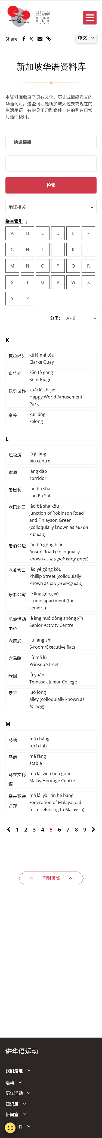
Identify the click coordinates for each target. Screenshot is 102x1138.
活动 (9, 1083)
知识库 (11, 1104)
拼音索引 (14, 221)
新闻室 (11, 1115)
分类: (55, 318)
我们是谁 (14, 1071)
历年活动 (14, 1093)
